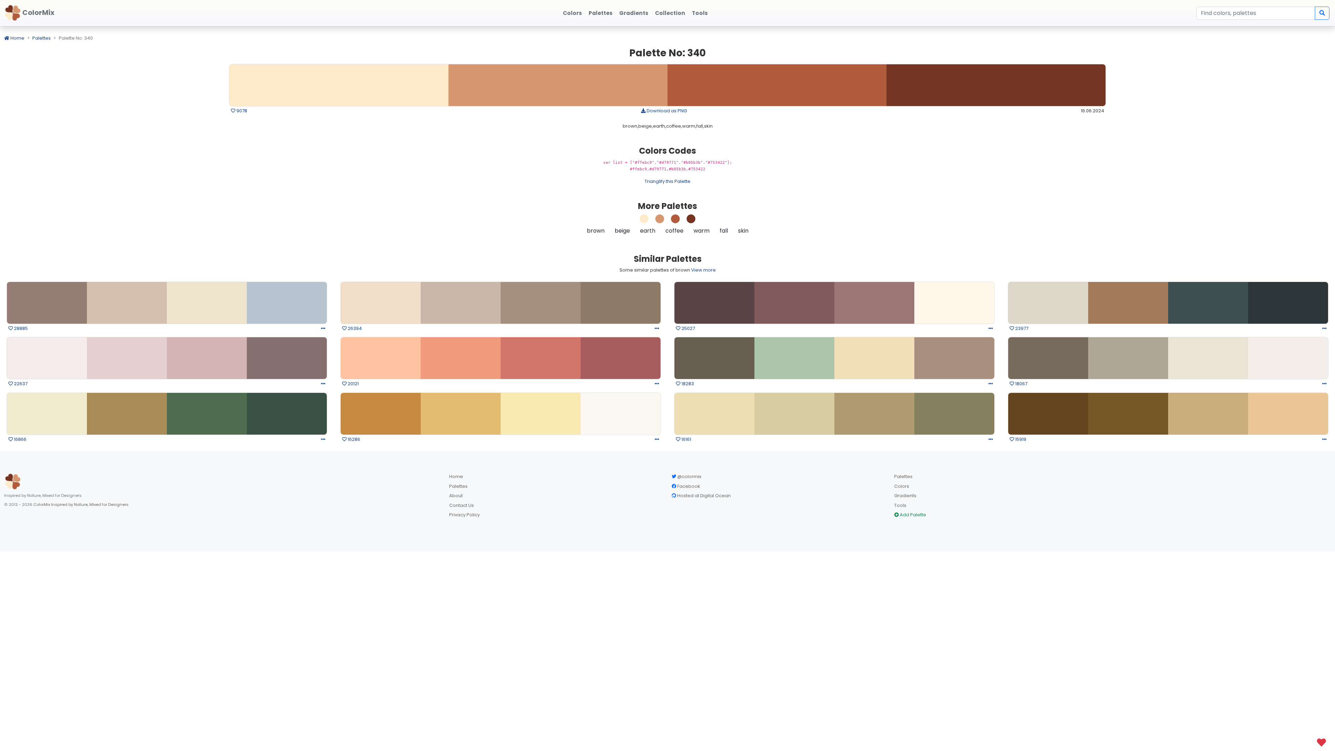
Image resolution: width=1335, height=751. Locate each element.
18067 (1020, 383)
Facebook (688, 486)
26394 (354, 328)
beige (622, 231)
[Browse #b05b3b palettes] (675, 220)
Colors (901, 486)
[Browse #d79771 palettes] (659, 220)
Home (16, 38)
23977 (1021, 328)
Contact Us (461, 505)
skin (743, 231)
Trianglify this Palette (667, 181)
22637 (20, 383)
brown (596, 231)
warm (702, 231)
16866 (19, 439)
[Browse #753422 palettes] (691, 220)
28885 (20, 328)
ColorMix (38, 12)
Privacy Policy (464, 514)
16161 (685, 439)
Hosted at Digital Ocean (703, 495)
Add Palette (912, 514)
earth (647, 231)
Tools (900, 505)
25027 (687, 328)
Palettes (41, 38)
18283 (687, 383)
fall (724, 231)
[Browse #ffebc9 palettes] (644, 220)
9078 (241, 110)
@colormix (688, 476)
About (456, 495)
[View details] (323, 328)
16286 (353, 439)
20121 (353, 383)
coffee (674, 231)
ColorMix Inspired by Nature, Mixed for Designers (81, 504)
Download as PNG (666, 110)
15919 (1020, 439)
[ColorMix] (12, 481)
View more (703, 270)
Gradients (905, 495)
